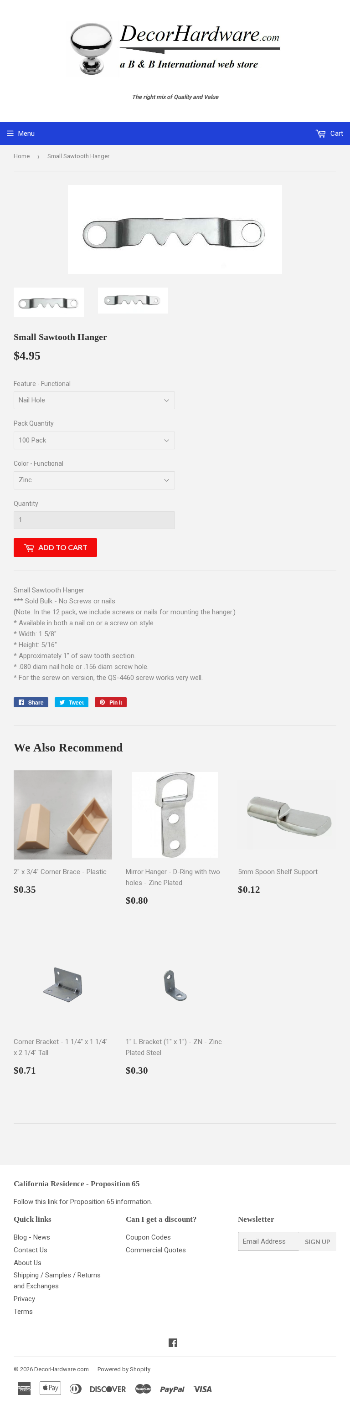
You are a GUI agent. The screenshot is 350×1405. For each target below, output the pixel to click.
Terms (23, 1311)
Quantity (26, 503)
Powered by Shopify (124, 1369)
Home (22, 156)
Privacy (24, 1299)
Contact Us (30, 1250)
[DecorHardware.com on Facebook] (173, 1344)
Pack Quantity (34, 423)
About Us (27, 1263)
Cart (336, 133)
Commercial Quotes (156, 1250)
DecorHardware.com (61, 1369)
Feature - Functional (42, 383)
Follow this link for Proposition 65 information (82, 1202)
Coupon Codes (148, 1237)
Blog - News (32, 1237)
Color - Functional (38, 463)
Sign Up (317, 1241)
